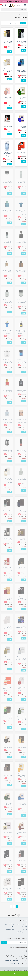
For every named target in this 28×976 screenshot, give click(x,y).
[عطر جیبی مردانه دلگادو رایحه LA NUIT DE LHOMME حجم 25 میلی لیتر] (21, 293)
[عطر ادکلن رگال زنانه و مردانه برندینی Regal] (7, 739)
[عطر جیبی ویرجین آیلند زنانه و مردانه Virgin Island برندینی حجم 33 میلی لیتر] (21, 650)
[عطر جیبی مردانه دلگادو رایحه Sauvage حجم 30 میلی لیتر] (7, 234)
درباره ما (12, 926)
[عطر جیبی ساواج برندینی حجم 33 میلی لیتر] (7, 502)
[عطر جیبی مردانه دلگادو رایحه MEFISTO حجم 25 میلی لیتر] (7, 324)
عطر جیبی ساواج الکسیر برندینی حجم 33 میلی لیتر (22, 510)
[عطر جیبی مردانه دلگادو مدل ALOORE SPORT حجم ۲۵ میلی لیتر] (7, 293)
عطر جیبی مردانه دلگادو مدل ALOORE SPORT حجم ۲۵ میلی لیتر (7, 301)
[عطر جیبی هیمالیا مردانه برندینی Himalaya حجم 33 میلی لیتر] (7, 619)
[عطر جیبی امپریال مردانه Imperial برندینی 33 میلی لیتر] (7, 650)
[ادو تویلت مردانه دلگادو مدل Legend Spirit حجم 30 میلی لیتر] (7, 353)
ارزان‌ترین (6, 23)
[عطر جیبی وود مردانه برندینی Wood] (21, 531)
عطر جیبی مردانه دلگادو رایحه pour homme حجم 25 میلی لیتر (7, 421)
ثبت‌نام (4, 942)
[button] (3, 5)
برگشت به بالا (12, 915)
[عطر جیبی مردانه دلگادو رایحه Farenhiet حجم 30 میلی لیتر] (21, 442)
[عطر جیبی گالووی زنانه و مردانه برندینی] (7, 882)
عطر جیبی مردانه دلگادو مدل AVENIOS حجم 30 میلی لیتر (21, 242)
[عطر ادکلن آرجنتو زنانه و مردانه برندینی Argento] (7, 118)
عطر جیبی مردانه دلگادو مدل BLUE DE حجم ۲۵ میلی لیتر (21, 390)
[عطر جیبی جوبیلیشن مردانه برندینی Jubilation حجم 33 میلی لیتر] (7, 33)
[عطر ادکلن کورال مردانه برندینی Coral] (21, 91)
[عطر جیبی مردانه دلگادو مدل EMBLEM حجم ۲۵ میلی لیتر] (7, 442)
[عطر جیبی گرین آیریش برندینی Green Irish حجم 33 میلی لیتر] (21, 710)
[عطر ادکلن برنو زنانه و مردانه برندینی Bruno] (21, 826)
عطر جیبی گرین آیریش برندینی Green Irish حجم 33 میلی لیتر (21, 718)
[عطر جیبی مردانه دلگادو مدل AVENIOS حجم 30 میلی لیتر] (21, 234)
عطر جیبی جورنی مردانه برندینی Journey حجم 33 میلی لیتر (7, 598)
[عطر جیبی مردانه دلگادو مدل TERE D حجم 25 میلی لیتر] (7, 264)
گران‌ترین (11, 23)
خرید (23, 50)
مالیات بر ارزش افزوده (21, 932)
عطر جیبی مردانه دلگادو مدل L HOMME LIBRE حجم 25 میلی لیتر (21, 361)
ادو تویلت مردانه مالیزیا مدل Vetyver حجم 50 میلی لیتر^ (21, 41)
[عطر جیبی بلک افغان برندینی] (21, 854)
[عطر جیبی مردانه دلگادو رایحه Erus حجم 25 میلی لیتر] (7, 204)
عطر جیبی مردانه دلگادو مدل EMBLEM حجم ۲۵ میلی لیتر (7, 450)
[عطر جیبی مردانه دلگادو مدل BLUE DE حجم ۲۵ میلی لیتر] (21, 382)
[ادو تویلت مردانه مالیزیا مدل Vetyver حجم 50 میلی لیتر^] (21, 33)
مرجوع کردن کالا (10, 929)
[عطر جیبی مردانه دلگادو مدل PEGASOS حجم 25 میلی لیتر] (21, 471)
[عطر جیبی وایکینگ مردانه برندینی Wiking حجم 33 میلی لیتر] (7, 681)
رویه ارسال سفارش (9, 924)
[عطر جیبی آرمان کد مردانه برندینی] (7, 854)
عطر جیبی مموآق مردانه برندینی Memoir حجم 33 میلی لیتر (21, 598)
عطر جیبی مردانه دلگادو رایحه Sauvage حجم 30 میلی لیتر (7, 242)
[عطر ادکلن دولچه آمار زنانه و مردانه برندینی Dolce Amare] (21, 767)
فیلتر (13, 974)
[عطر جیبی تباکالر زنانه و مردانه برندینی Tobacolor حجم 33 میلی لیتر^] (7, 471)
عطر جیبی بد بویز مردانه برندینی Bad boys (22, 569)
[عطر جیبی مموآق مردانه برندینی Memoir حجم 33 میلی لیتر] (21, 590)
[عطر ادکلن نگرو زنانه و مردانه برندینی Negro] (7, 767)
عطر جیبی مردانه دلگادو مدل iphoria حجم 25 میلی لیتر (7, 182)
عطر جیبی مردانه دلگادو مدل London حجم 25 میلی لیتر (21, 272)
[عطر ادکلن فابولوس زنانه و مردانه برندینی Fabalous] (7, 531)
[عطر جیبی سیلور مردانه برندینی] (21, 882)
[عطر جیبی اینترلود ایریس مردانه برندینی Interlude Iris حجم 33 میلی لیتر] (21, 62)
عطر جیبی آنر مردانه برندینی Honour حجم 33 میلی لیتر (7, 70)
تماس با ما (24, 929)
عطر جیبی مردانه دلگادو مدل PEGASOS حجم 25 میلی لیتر (21, 480)
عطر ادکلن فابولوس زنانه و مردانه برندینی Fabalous (7, 539)
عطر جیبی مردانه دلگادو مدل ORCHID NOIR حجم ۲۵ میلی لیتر (21, 332)
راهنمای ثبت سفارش (22, 924)
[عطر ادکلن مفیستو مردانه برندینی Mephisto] (21, 118)
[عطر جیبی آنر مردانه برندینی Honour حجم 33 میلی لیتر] (7, 62)
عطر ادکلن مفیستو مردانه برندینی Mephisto (22, 126)
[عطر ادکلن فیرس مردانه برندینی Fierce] (7, 796)
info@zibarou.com (14, 963)
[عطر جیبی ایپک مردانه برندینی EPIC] (7, 710)
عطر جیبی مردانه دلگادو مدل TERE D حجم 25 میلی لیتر (7, 272)
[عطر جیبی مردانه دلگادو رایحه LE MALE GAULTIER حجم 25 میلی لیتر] (21, 204)
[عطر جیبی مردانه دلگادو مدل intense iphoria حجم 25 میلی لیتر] (21, 413)
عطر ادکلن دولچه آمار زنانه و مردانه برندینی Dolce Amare (21, 775)
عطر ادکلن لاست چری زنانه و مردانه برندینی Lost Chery (7, 569)
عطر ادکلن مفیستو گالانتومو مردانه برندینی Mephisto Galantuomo (21, 805)
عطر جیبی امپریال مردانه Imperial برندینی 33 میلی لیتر (7, 658)
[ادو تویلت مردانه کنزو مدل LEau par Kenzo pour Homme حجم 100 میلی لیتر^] (7, 146)
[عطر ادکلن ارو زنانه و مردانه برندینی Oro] (21, 739)
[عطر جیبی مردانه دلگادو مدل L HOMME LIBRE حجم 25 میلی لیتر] (21, 353)
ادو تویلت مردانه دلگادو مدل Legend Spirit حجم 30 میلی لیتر (7, 361)
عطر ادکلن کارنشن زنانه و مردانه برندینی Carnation (7, 99)
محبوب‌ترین (16, 23)
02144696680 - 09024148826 (12, 961)
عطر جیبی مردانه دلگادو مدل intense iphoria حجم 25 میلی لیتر (21, 421)
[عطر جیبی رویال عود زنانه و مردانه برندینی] (7, 826)
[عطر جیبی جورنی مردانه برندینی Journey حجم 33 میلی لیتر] (7, 590)
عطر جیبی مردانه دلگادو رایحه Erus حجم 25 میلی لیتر (7, 212)
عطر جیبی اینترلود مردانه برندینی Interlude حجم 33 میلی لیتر (21, 627)
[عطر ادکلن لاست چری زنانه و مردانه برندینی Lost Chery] (7, 561)
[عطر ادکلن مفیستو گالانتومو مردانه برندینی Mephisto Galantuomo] (21, 796)
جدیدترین (23, 23)
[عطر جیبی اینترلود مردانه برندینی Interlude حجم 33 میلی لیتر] (21, 619)
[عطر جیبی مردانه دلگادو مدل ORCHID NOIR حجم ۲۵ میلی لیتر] (21, 324)
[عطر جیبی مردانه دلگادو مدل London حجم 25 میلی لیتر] (21, 264)
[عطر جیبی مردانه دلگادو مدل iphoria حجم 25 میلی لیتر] (7, 174)
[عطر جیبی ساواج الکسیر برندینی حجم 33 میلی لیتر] (21, 502)
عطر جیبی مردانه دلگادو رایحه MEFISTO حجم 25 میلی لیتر (7, 332)
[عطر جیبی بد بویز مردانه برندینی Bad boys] (21, 561)
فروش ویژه (24, 926)
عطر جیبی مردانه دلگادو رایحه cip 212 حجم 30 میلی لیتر (21, 182)
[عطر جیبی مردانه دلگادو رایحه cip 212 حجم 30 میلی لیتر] (21, 174)
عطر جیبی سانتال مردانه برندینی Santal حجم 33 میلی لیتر (21, 689)
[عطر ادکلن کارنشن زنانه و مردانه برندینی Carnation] (7, 91)
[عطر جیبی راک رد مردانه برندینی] (21, 146)
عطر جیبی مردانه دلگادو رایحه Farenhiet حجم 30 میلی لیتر (21, 450)
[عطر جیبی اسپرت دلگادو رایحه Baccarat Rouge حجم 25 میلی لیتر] (7, 382)
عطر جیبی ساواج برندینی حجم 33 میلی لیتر (7, 510)
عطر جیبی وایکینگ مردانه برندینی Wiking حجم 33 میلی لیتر (7, 689)
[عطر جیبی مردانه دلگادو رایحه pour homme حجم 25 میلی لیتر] (7, 413)
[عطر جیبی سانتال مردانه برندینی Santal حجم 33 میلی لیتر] (21, 681)
